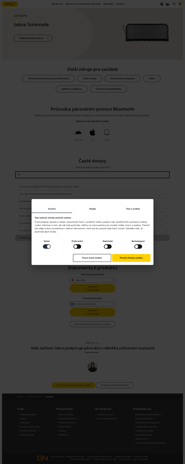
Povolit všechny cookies (131, 258)
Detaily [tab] (92, 209)
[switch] (77, 246)
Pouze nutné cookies (92, 258)
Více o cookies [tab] (133, 209)
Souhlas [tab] (52, 209)
